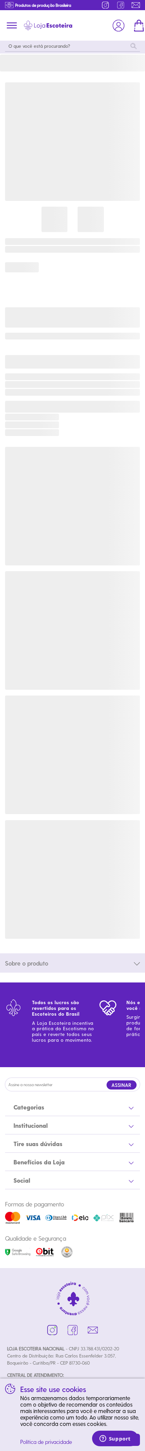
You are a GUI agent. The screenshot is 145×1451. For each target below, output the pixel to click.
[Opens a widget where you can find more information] (115, 1439)
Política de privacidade (46, 1441)
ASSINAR (122, 1085)
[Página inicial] (48, 25)
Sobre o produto (26, 963)
